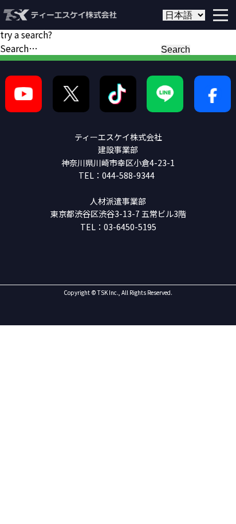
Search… (19, 48)
